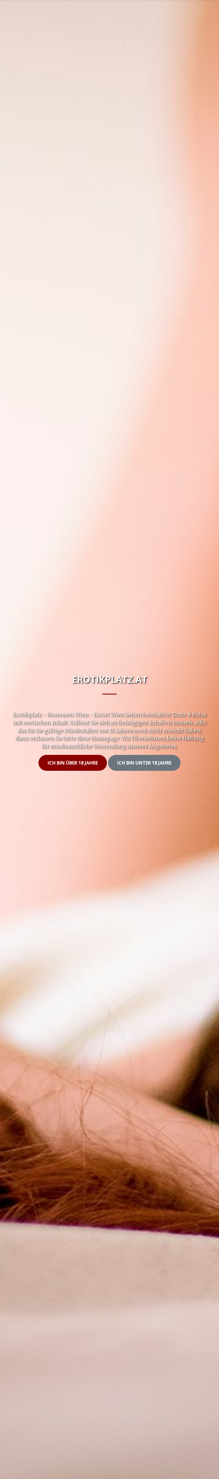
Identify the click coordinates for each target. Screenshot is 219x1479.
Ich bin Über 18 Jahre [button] (73, 763)
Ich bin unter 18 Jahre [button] (144, 763)
